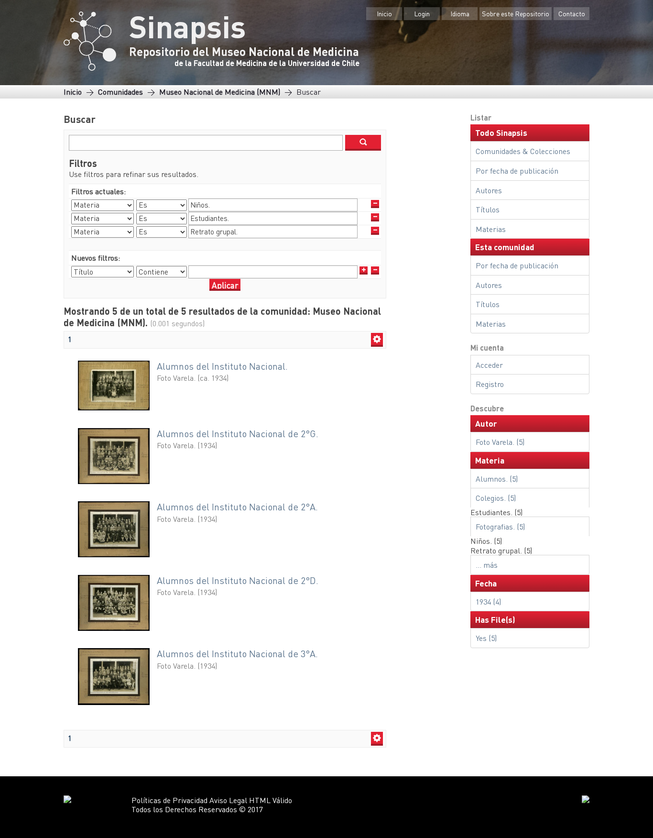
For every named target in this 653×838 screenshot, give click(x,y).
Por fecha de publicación (517, 170)
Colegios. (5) (496, 498)
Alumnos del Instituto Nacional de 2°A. (237, 507)
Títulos (488, 209)
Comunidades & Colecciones (523, 151)
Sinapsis (187, 25)
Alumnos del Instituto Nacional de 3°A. (237, 654)
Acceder (489, 365)
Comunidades (120, 92)
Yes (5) (486, 638)
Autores (489, 190)
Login (422, 13)
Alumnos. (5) (497, 479)
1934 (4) (488, 601)
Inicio (384, 13)
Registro (490, 384)
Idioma (459, 13)
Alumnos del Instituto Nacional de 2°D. (237, 580)
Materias (491, 229)
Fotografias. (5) (500, 526)
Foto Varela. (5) (500, 442)
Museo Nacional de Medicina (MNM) (219, 92)
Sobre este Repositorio (515, 13)
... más (487, 565)
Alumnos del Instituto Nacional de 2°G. (237, 434)
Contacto (571, 13)
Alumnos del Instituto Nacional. (222, 366)
